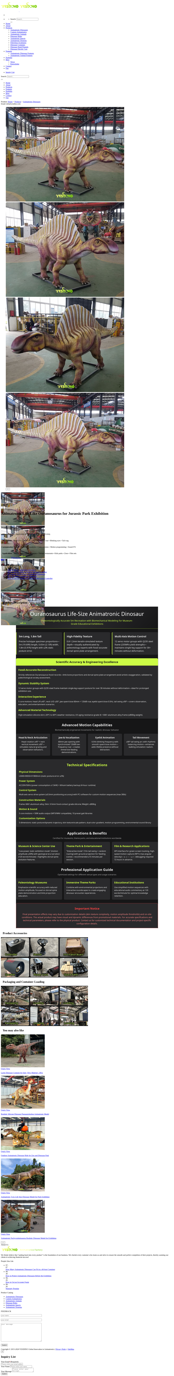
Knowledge (14, 64)
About (8, 26)
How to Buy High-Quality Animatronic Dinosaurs (26, 574)
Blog (7, 60)
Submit (4, 1374)
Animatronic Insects (17, 38)
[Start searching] (2, 79)
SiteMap (71, 1349)
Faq (7, 68)
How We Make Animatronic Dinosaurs (22, 576)
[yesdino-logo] (19, 11)
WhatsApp (17, 558)
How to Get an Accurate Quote (17, 1282)
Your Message (6, 1371)
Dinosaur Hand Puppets (19, 47)
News (12, 62)
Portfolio (9, 58)
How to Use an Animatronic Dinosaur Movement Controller (30, 578)
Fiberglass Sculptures (18, 43)
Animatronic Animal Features (21, 55)
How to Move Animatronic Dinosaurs (22, 570)
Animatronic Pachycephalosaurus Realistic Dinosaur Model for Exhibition (28, 1238)
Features (9, 51)
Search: (13, 19)
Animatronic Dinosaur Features (22, 53)
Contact (8, 66)
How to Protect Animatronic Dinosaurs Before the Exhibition (28, 1276)
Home (8, 24)
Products (9, 28)
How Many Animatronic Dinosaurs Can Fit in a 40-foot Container (30, 1269)
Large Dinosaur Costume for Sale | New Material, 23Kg (22, 1073)
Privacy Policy (61, 1349)
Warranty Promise (12, 1289)
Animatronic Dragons (18, 41)
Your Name (5, 1366)
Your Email (5, 1362)
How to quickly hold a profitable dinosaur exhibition (27, 572)
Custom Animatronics (18, 32)
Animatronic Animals (18, 34)
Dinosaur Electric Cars (18, 49)
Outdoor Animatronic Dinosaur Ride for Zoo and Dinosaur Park (25, 1155)
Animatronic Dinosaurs (19, 30)
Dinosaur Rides (16, 36)
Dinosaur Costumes (17, 45)
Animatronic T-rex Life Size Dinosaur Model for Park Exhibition (25, 1197)
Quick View (5, 1069)
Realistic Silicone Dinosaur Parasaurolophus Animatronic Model (25, 1114)
